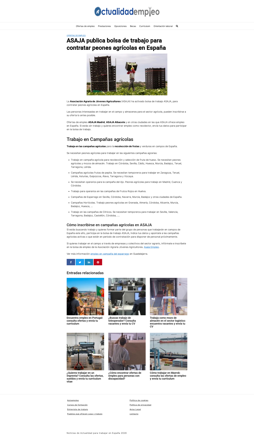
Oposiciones (120, 26)
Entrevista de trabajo (77, 409)
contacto (134, 414)
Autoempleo (73, 400)
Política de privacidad (140, 405)
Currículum (144, 26)
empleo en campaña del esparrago (109, 253)
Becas (133, 26)
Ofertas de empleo (85, 26)
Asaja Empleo (151, 247)
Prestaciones (104, 26)
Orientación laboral (163, 26)
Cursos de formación (77, 405)
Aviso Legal (135, 409)
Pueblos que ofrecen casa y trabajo (84, 414)
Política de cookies (139, 400)
